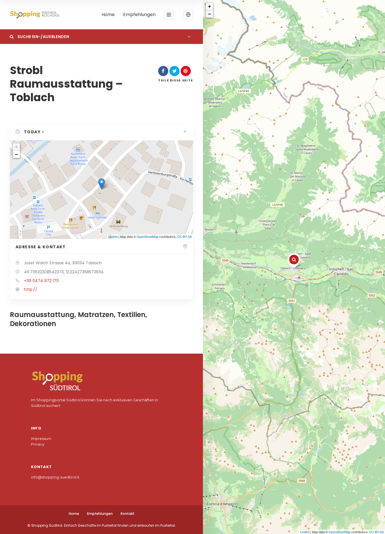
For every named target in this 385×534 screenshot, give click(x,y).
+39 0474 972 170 (41, 280)
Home (108, 15)
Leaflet (304, 531)
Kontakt (127, 513)
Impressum (41, 438)
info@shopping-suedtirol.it (55, 477)
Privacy (37, 444)
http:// (30, 289)
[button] (188, 14)
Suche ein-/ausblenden (42, 36)
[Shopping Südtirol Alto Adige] (36, 14)
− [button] (209, 14)
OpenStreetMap (339, 531)
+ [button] (209, 6)
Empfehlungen (139, 15)
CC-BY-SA (376, 531)
